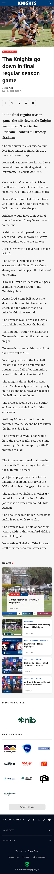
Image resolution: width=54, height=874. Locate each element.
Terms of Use (21, 851)
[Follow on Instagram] (44, 819)
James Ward (7, 87)
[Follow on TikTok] (29, 819)
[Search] (50, 3)
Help (17, 857)
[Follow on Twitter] (39, 819)
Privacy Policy (33, 851)
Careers (11, 857)
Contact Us (26, 857)
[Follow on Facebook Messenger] (49, 819)
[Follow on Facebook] (34, 819)
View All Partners (27, 807)
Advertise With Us (39, 857)
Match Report (9, 52)
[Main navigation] (3, 3)
